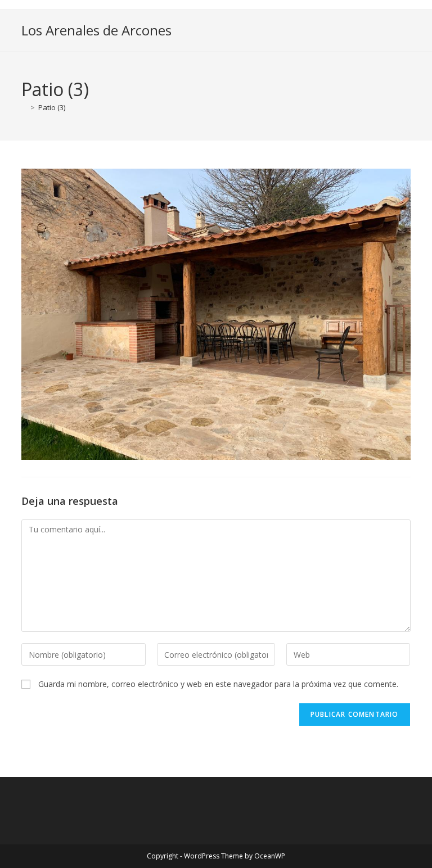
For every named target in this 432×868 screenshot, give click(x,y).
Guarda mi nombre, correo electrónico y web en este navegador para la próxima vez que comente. (218, 684)
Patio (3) (51, 107)
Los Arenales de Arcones (96, 30)
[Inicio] (24, 107)
